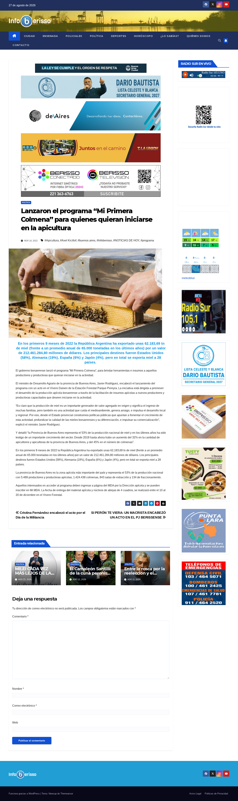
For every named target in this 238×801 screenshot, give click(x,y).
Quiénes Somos (198, 36)
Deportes (118, 36)
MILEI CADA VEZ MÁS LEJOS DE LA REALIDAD (33, 573)
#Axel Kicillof (68, 240)
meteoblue (188, 278)
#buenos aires (86, 240)
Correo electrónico (24, 705)
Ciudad (29, 36)
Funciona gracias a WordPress (24, 793)
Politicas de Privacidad (216, 793)
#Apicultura (52, 240)
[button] (219, 40)
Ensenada (50, 36)
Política (96, 36)
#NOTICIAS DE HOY (126, 240)
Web (15, 722)
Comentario (20, 616)
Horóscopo (143, 36)
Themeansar (66, 793)
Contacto (21, 45)
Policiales (74, 36)
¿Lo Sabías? (169, 36)
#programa (147, 240)
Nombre (18, 688)
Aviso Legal (195, 793)
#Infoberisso (104, 240)
